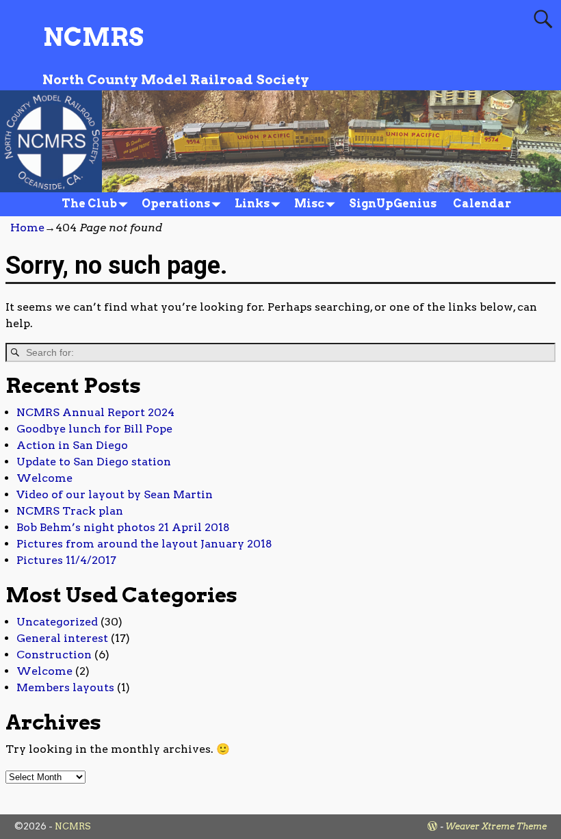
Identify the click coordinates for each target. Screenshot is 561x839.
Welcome (44, 478)
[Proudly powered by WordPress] (432, 826)
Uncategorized (57, 621)
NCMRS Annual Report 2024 (95, 412)
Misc (309, 203)
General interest (62, 638)
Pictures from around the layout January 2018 (144, 543)
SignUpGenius (392, 203)
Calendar (482, 203)
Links (252, 203)
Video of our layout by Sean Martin (114, 494)
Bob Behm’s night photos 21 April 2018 (123, 527)
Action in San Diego (72, 445)
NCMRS (93, 37)
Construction (54, 654)
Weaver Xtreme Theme (496, 826)
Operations (176, 203)
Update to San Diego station (93, 461)
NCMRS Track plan (69, 510)
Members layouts (65, 687)
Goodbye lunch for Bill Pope (94, 428)
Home (27, 227)
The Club (89, 203)
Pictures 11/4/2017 (66, 560)
